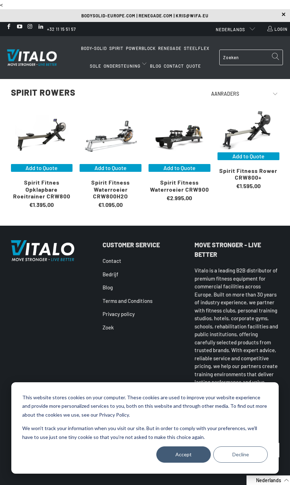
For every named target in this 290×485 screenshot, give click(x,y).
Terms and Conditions (127, 301)
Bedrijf (110, 274)
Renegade (169, 48)
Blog (155, 65)
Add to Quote (41, 167)
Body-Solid (94, 48)
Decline (240, 454)
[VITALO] (39, 57)
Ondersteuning (122, 65)
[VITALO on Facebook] (8, 26)
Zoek (108, 327)
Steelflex (196, 48)
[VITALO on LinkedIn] (40, 26)
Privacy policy (119, 314)
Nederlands (231, 29)
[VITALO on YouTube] (19, 26)
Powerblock (141, 48)
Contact (174, 65)
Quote (193, 65)
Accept (183, 454)
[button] (268, 480)
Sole (95, 65)
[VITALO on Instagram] (30, 26)
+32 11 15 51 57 (61, 29)
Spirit (116, 48)
